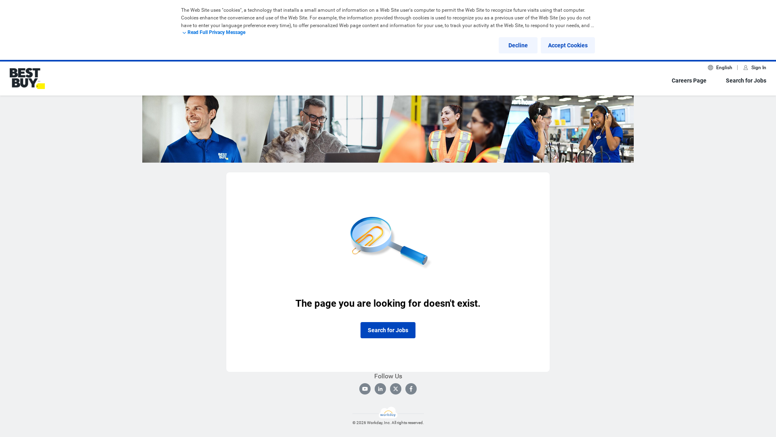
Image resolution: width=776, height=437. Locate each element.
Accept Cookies (568, 45)
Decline (518, 45)
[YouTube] (365, 389)
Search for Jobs (746, 80)
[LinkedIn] (380, 389)
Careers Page (689, 80)
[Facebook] (411, 389)
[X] (395, 389)
